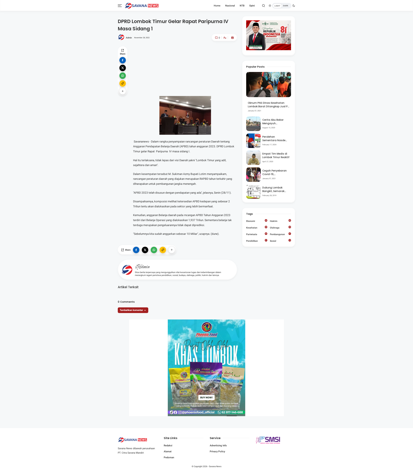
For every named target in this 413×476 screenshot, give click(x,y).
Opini (252, 5)
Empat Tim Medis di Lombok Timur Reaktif (275, 155)
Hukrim (280, 220)
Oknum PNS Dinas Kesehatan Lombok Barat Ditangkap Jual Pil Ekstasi (268, 104)
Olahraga (280, 227)
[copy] (122, 83)
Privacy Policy (217, 451)
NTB (242, 5)
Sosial (280, 241)
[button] (215, 51)
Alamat (167, 451)
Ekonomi (256, 220)
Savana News (215, 466)
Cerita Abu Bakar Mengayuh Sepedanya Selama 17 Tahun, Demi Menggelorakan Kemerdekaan (274, 121)
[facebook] (122, 60)
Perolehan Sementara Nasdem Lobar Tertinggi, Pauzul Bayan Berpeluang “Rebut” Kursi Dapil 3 (275, 138)
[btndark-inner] (282, 6)
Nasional (230, 5)
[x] (122, 68)
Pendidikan (256, 240)
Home (217, 5)
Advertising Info (218, 445)
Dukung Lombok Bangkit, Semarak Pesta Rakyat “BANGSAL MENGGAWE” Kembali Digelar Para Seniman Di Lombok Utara (275, 189)
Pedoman (169, 457)
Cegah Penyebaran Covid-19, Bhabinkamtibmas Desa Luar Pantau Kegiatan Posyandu (274, 172)
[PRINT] (232, 37)
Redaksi (168, 445)
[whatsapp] (122, 75)
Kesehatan (256, 227)
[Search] (263, 5)
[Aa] (224, 38)
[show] (122, 91)
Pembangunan (280, 234)
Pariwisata (256, 234)
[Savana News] (141, 5)
